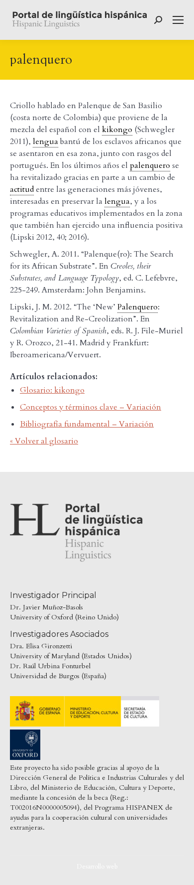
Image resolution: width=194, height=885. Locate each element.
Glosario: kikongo (52, 390)
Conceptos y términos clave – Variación (90, 407)
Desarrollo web (97, 866)
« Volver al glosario (44, 441)
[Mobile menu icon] (178, 20)
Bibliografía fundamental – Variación (87, 424)
